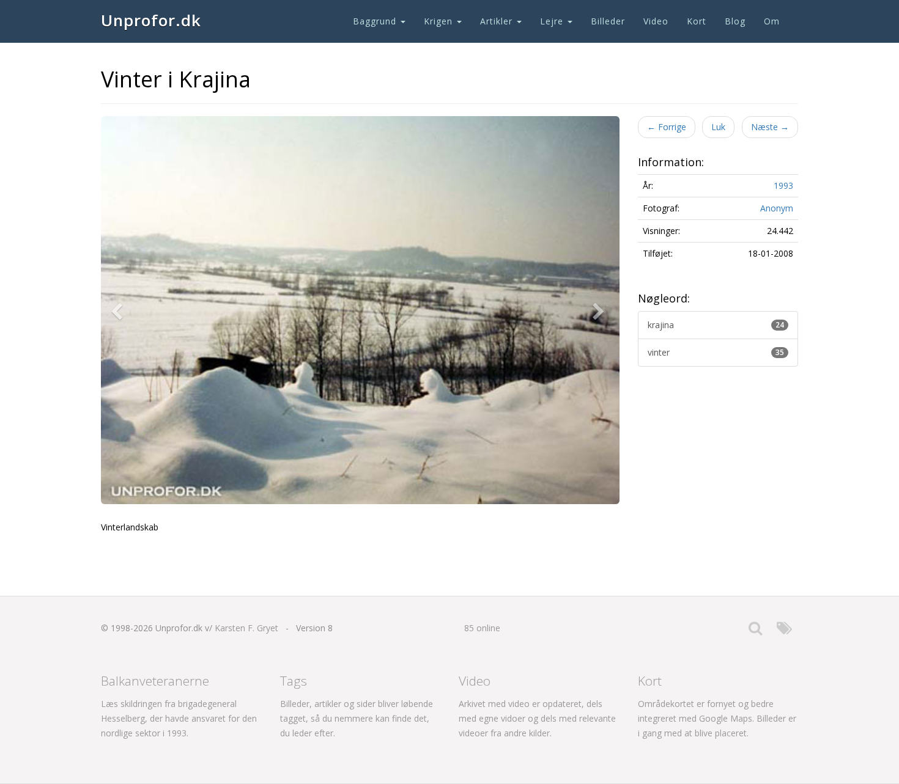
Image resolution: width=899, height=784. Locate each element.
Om (772, 21)
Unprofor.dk (151, 20)
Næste (770, 127)
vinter (716, 352)
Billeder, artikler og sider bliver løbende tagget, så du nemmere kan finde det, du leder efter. (356, 718)
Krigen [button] (440, 21)
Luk (718, 127)
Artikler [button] (498, 21)
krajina (716, 325)
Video (655, 21)
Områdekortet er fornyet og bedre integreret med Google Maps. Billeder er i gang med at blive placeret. (717, 718)
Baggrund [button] (376, 21)
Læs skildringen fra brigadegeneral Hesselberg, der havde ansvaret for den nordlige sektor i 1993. (179, 718)
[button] (119, 310)
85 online (482, 628)
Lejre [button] (553, 21)
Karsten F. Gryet (246, 628)
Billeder (608, 21)
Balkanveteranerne (155, 680)
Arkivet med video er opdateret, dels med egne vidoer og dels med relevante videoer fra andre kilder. (537, 718)
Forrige (666, 127)
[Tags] (784, 631)
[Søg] (755, 631)
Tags (293, 680)
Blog (735, 21)
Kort (696, 21)
